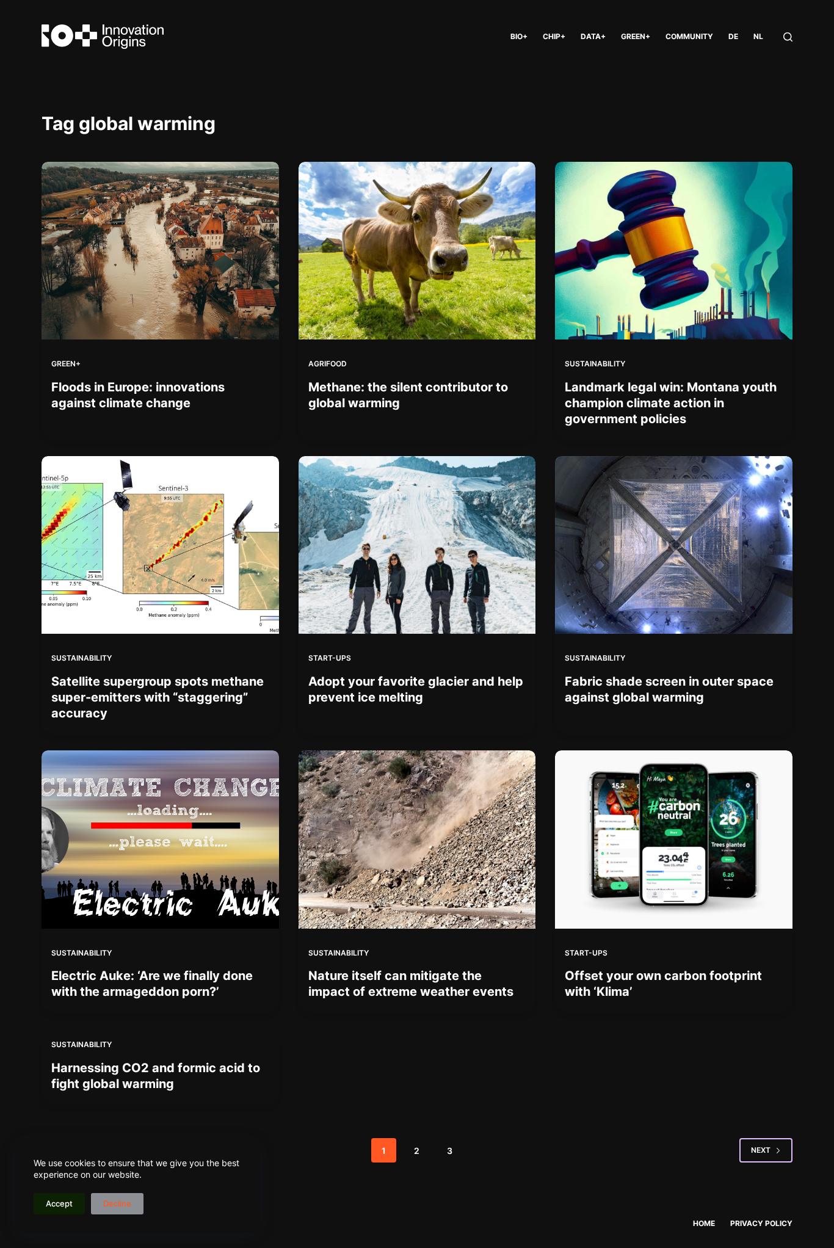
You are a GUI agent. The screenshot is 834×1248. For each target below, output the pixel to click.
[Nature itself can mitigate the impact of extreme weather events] (417, 839)
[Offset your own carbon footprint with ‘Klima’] (673, 839)
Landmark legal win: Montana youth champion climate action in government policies (671, 403)
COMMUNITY (689, 36)
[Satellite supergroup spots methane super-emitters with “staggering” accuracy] (160, 545)
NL (758, 36)
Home (704, 1223)
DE (733, 36)
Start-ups (329, 657)
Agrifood (327, 363)
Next (761, 1150)
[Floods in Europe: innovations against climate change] (160, 250)
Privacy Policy (761, 1223)
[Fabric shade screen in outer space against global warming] (673, 545)
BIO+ (519, 36)
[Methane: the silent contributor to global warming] (417, 250)
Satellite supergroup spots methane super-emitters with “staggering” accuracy (157, 697)
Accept (59, 1203)
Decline (117, 1203)
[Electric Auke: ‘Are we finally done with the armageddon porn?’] (160, 839)
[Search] (787, 37)
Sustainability (595, 363)
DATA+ (593, 36)
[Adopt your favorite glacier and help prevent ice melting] (417, 545)
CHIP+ (554, 36)
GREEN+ (635, 36)
